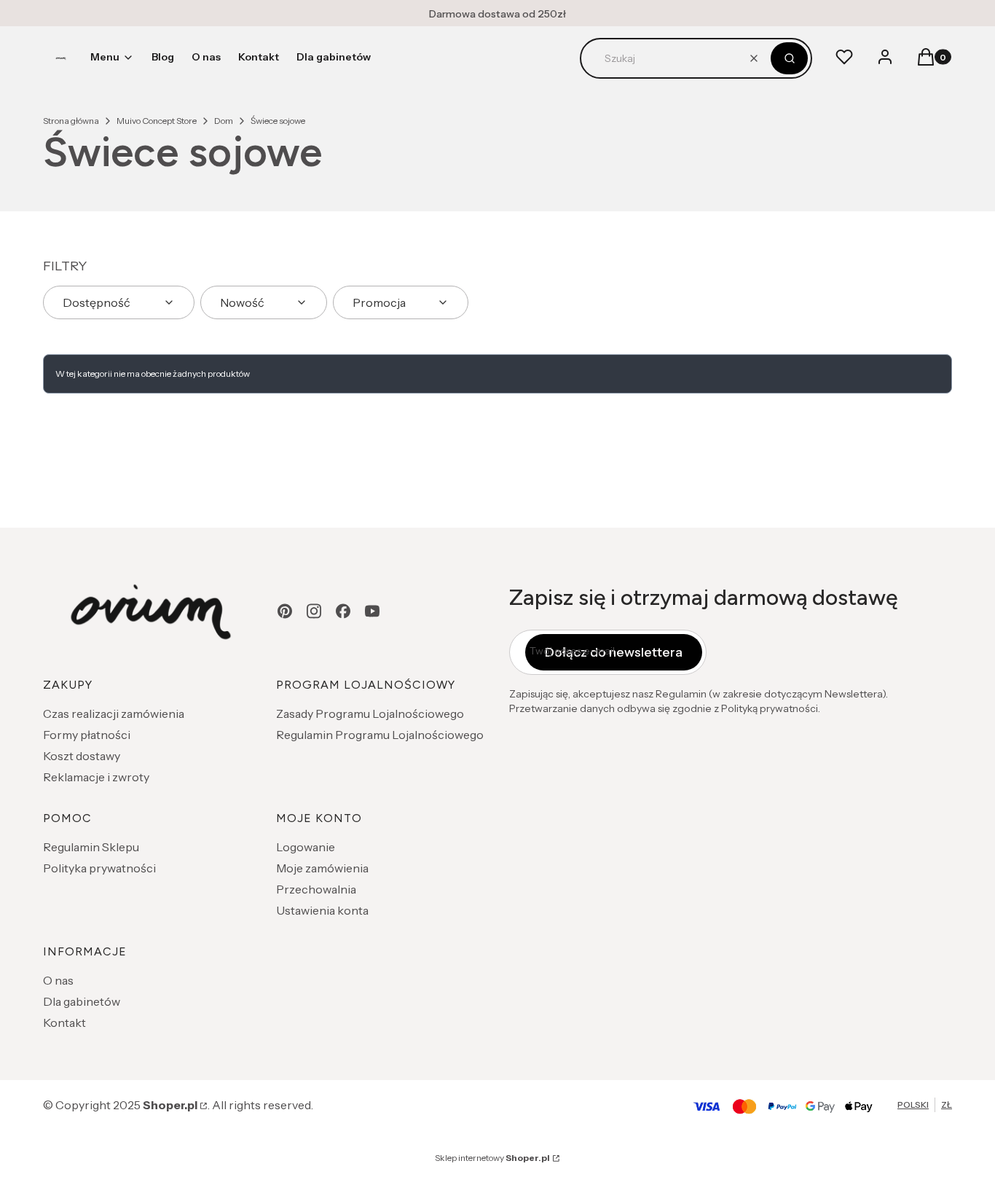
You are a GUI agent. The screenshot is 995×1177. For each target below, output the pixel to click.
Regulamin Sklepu (91, 847)
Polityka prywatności (99, 868)
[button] (789, 58)
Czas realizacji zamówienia (113, 713)
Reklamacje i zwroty (96, 777)
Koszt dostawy (81, 755)
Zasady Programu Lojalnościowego (370, 713)
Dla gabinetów (81, 1001)
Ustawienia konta (322, 910)
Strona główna (71, 120)
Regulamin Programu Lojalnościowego (380, 734)
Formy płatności (86, 734)
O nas (58, 980)
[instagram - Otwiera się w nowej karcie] (314, 611)
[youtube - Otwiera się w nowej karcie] (372, 611)
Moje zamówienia (322, 868)
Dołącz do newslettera (614, 652)
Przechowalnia (316, 889)
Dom (223, 120)
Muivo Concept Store (157, 120)
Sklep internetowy (492, 1157)
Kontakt (64, 1022)
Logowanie (305, 847)
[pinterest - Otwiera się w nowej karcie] (285, 611)
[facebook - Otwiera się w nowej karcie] (343, 611)
